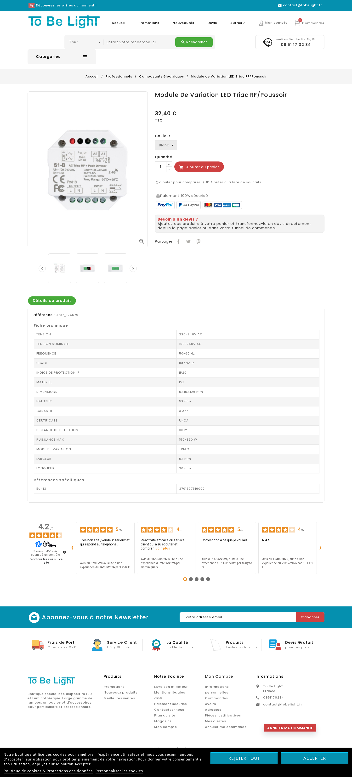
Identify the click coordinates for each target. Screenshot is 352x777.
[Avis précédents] (72, 548)
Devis (212, 23)
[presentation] (42, 268)
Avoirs (210, 704)
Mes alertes (215, 721)
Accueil (118, 23)
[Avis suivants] (320, 548)
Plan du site (164, 715)
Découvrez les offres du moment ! (66, 5)
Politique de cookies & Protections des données (48, 770)
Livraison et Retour (171, 686)
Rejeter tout (244, 758)
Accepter (314, 758)
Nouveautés (183, 23)
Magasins (162, 721)
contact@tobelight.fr (282, 704)
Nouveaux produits (120, 692)
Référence (43, 315)
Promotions (148, 23)
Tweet (187, 241)
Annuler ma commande (226, 727)
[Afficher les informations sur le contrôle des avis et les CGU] (64, 552)
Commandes (216, 698)
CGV (158, 698)
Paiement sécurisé (170, 704)
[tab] (52, 300)
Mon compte (165, 727)
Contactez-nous (169, 709)
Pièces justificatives (223, 715)
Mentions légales (169, 692)
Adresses (213, 709)
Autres (238, 23)
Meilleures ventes (119, 698)
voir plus (163, 548)
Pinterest (197, 241)
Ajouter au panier (199, 167)
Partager (178, 241)
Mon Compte (219, 676)
